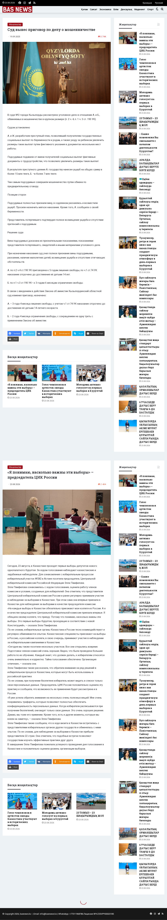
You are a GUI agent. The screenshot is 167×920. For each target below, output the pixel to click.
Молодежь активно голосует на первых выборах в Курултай (89, 387)
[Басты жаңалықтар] (17, 9)
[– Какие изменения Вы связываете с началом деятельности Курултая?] (128, 138)
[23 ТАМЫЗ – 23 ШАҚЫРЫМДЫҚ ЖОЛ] (128, 123)
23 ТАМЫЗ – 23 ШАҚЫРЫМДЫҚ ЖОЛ (149, 122)
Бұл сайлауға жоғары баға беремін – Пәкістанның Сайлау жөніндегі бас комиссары (148, 288)
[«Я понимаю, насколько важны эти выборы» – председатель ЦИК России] (22, 373)
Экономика (105, 9)
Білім (116, 9)
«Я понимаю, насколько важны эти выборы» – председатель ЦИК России (22, 389)
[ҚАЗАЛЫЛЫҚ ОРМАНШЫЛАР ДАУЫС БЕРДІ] (128, 391)
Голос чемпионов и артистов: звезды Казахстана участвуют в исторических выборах (56, 391)
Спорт (150, 9)
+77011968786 (76, 914)
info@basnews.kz (48, 914)
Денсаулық (126, 9)
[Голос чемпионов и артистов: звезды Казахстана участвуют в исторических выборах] (56, 373)
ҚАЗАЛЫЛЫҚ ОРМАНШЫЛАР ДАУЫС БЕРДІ (149, 390)
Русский (159, 3)
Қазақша (147, 3)
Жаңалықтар (15, 24)
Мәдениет (139, 9)
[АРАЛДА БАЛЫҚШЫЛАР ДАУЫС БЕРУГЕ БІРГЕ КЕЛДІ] (128, 164)
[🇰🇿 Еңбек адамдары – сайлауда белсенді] (128, 184)
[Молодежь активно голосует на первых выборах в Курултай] (91, 373)
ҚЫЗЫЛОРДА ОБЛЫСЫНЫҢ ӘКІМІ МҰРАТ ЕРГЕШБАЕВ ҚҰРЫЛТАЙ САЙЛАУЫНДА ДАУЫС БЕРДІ (149, 431)
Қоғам (84, 9)
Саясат (93, 9)
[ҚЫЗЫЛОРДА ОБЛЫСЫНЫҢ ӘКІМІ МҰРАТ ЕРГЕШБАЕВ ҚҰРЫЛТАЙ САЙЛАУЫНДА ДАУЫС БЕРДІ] (128, 426)
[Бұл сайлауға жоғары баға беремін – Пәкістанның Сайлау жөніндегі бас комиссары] (128, 282)
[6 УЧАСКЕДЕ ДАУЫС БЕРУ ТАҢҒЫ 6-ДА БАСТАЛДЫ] (128, 407)
